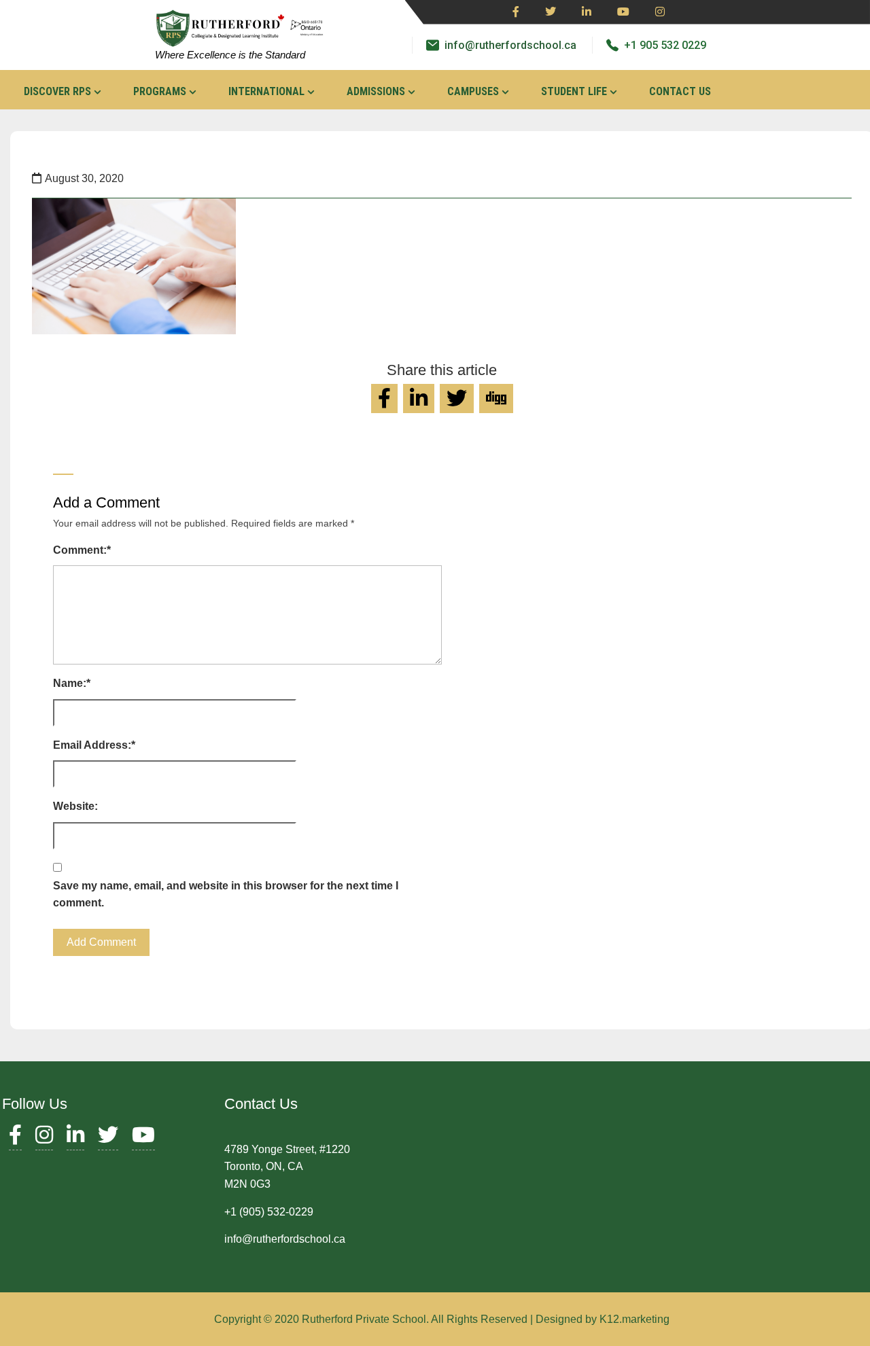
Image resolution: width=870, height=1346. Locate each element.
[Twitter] (550, 12)
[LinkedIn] (75, 1138)
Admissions (376, 91)
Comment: (82, 550)
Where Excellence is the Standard (230, 54)
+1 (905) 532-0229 (268, 1212)
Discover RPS (57, 91)
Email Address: (94, 745)
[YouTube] (143, 1138)
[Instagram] (660, 12)
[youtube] (623, 12)
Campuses (473, 91)
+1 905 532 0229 (665, 45)
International (266, 91)
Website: (75, 806)
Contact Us (680, 91)
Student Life (574, 91)
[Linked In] (586, 12)
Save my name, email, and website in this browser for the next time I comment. (225, 894)
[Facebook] (515, 12)
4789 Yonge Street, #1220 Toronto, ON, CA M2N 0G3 (287, 1167)
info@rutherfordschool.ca (510, 45)
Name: (71, 683)
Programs (159, 91)
